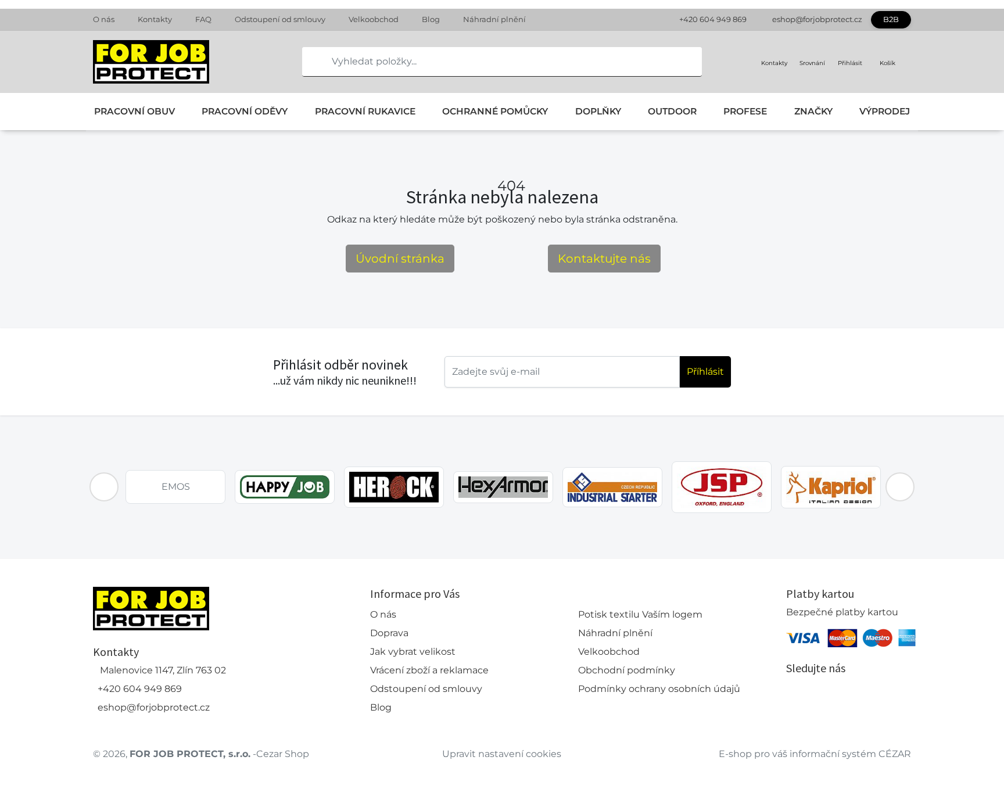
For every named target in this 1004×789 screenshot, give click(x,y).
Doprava (389, 633)
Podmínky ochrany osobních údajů (659, 688)
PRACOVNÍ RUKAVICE (365, 111)
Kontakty (155, 19)
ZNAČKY (813, 111)
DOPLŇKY (598, 111)
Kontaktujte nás (604, 259)
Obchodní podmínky (626, 670)
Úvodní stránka (400, 259)
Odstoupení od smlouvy (280, 19)
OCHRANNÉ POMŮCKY (495, 111)
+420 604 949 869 (713, 19)
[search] (311, 61)
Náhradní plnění (494, 19)
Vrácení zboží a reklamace (429, 670)
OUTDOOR (672, 111)
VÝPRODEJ (884, 111)
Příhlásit (705, 371)
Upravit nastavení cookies (501, 753)
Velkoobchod (374, 19)
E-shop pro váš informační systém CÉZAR (815, 753)
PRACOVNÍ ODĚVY (245, 111)
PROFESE (745, 111)
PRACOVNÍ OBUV (134, 111)
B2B (891, 19)
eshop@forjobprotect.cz (817, 19)
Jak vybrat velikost (413, 651)
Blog (431, 19)
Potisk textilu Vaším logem (640, 614)
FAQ (203, 19)
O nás (103, 19)
